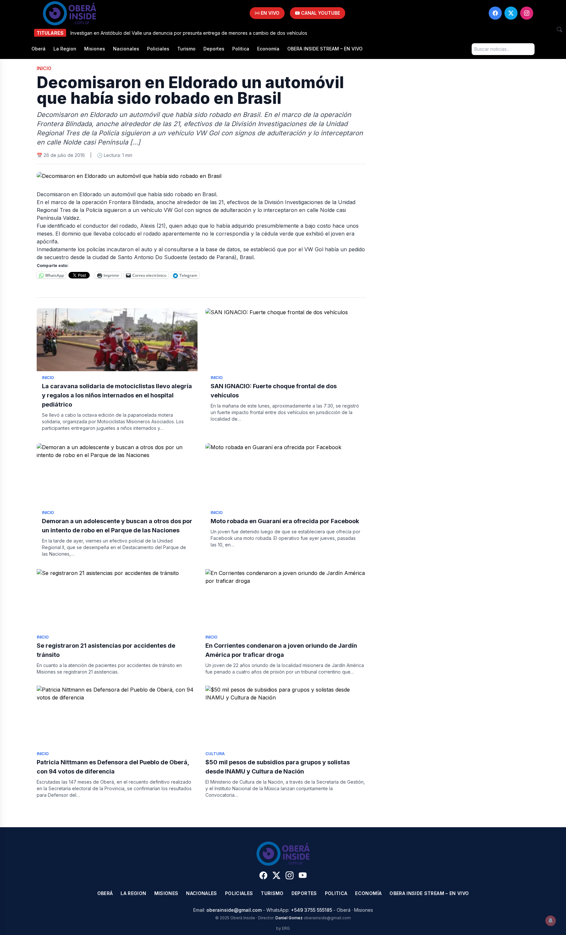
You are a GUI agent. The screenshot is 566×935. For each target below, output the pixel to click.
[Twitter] (511, 13)
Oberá (38, 48)
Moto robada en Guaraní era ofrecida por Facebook (285, 521)
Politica (240, 48)
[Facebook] (495, 13)
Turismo (186, 48)
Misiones (94, 48)
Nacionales (126, 48)
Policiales (158, 48)
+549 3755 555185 (311, 910)
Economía (268, 48)
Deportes (213, 48)
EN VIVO (269, 13)
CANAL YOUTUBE (320, 13)
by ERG (283, 928)
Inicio (44, 68)
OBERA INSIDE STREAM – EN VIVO (325, 48)
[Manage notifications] (550, 920)
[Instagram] (526, 13)
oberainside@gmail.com (234, 910)
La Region (64, 48)
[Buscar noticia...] (559, 29)
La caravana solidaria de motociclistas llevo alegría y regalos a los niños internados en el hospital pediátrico (117, 395)
